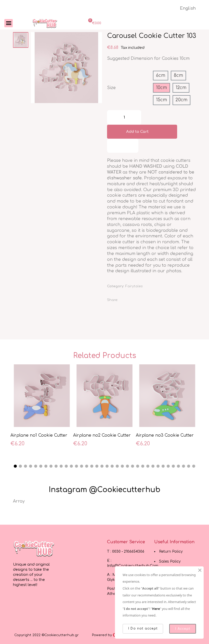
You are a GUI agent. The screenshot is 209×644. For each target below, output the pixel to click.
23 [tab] (127, 466)
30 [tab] (163, 466)
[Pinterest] (148, 300)
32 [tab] (173, 466)
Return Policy (171, 551)
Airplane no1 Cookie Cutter (38, 435)
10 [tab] (61, 466)
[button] (35, 67)
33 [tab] (178, 466)
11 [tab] (66, 466)
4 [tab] (30, 466)
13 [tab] (76, 466)
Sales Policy (170, 561)
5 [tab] (35, 466)
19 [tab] (107, 466)
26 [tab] (142, 466)
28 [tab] (152, 466)
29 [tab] (158, 466)
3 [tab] (25, 466)
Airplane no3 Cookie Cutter (165, 435)
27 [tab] (147, 466)
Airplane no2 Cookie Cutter (102, 435)
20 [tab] (112, 466)
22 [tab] (122, 466)
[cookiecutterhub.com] (45, 23)
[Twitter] (136, 300)
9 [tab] (56, 466)
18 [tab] (101, 466)
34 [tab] (183, 466)
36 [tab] (193, 466)
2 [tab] (20, 466)
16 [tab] (91, 466)
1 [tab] (15, 466)
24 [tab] (132, 466)
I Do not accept (143, 628)
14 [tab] (81, 466)
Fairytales (134, 286)
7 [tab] (45, 466)
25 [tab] (137, 466)
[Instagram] (27, 601)
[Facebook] (124, 300)
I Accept (182, 629)
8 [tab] (51, 466)
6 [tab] (40, 466)
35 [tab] (188, 466)
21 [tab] (117, 466)
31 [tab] (168, 466)
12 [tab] (71, 466)
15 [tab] (86, 466)
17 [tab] (96, 466)
